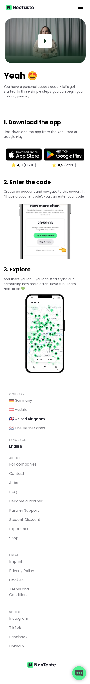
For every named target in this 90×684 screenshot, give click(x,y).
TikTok (15, 627)
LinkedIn (16, 646)
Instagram (18, 618)
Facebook (18, 637)
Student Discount (24, 519)
